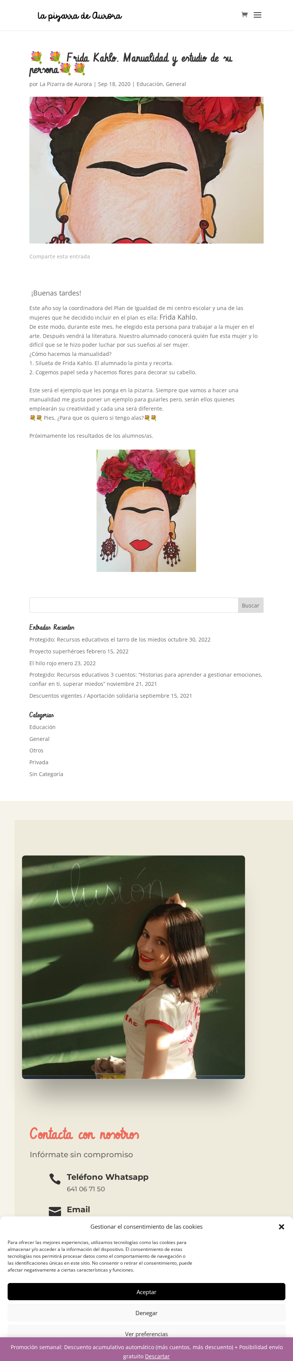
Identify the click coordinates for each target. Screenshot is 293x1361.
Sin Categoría (46, 774)
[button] (281, 1227)
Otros (36, 750)
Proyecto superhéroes (57, 651)
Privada (38, 762)
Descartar (157, 1356)
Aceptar (146, 1292)
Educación (150, 84)
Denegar (146, 1313)
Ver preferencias (146, 1334)
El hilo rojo (42, 663)
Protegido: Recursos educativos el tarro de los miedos (97, 639)
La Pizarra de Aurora (66, 84)
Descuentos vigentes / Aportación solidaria (83, 695)
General (176, 84)
